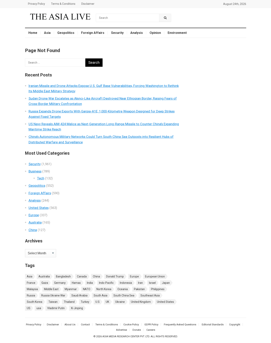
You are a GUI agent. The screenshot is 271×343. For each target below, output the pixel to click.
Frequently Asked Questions (180, 324)
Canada (82, 276)
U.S (97, 301)
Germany (60, 282)
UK (107, 301)
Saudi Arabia (79, 295)
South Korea (34, 301)
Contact (85, 324)
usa (39, 308)
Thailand (69, 301)
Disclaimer (87, 3)
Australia (35, 222)
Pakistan (139, 289)
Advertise (121, 329)
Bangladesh (63, 276)
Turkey (85, 301)
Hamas (76, 282)
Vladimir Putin (56, 308)
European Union (155, 276)
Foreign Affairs (92, 33)
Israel (152, 282)
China (33, 230)
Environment (177, 33)
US (28, 308)
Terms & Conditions (63, 3)
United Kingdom (141, 301)
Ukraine (120, 301)
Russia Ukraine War (53, 295)
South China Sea (123, 295)
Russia (31, 295)
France (31, 282)
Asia (47, 33)
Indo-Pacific (106, 282)
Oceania (122, 289)
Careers (150, 329)
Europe (34, 215)
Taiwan (53, 301)
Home (32, 33)
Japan (166, 282)
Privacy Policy (36, 3)
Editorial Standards (213, 324)
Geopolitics (65, 33)
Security (117, 33)
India (90, 282)
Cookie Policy (131, 324)
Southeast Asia (150, 295)
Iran (140, 282)
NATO (86, 289)
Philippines (157, 289)
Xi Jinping (77, 308)
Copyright (234, 324)
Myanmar (71, 289)
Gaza (44, 282)
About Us (69, 324)
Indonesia (126, 282)
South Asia (100, 295)
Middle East (51, 289)
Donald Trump (115, 276)
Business (35, 171)
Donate (137, 329)
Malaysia (32, 289)
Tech (40, 178)
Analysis (136, 33)
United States (39, 208)
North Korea (103, 289)
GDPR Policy (151, 324)
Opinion (155, 33)
